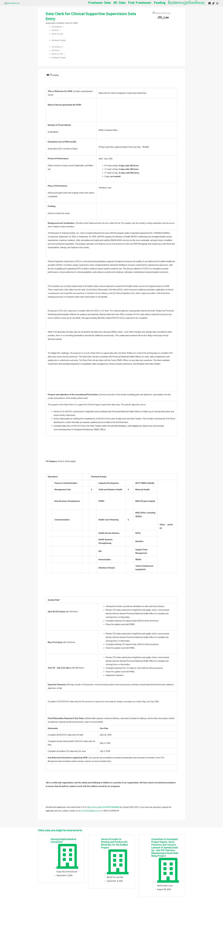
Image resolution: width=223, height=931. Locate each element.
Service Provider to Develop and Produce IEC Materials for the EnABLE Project (114, 843)
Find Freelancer (139, 2)
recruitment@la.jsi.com (90, 811)
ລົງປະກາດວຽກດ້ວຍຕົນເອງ (186, 2)
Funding (159, 2)
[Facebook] (209, 3)
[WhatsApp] (217, 3)
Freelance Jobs (99, 2)
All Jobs (119, 2)
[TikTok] (213, 3)
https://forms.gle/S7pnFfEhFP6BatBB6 (103, 807)
